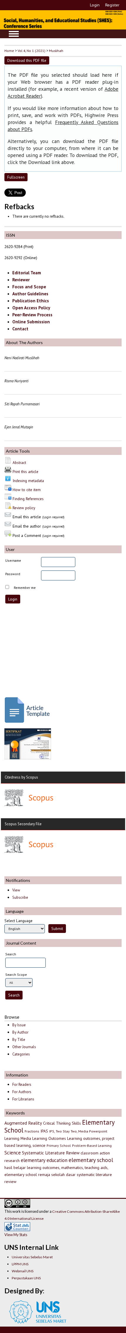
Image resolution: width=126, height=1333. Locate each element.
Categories (21, 1054)
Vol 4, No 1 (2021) (31, 50)
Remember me (25, 587)
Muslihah (56, 50)
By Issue (19, 1025)
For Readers (21, 1084)
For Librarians (23, 1099)
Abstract (19, 462)
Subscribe (20, 897)
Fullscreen (16, 177)
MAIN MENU (14, 34)
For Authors (21, 1091)
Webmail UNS (22, 1271)
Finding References (28, 498)
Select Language (18, 920)
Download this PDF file (26, 60)
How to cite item (27, 489)
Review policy (24, 507)
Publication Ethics (30, 300)
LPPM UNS (20, 1264)
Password (12, 574)
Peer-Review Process (32, 314)
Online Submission (31, 321)
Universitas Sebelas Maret (32, 1257)
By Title (18, 1039)
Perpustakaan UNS (26, 1278)
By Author (20, 1032)
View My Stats (15, 1234)
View (16, 890)
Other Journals (24, 1046)
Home (9, 50)
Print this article (25, 471)
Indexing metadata (28, 480)
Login (95, 5)
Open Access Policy (31, 307)
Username (13, 560)
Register (112, 5)
